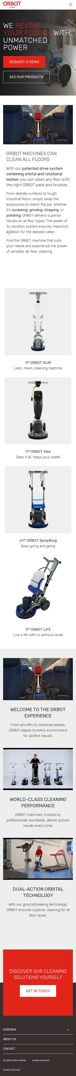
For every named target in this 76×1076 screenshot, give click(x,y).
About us (9, 1039)
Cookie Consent (40, 1060)
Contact (9, 1049)
